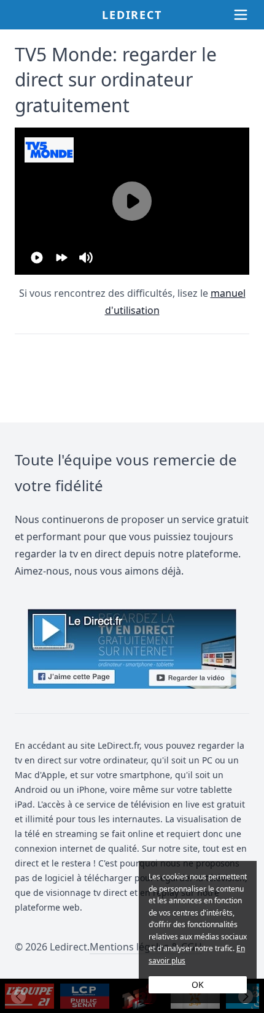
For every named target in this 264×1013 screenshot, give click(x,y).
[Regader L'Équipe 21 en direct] (29, 996)
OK (198, 984)
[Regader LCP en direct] (84, 996)
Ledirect (131, 14)
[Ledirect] (132, 649)
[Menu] (240, 14)
